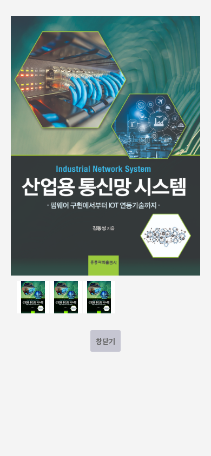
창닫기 (105, 341)
